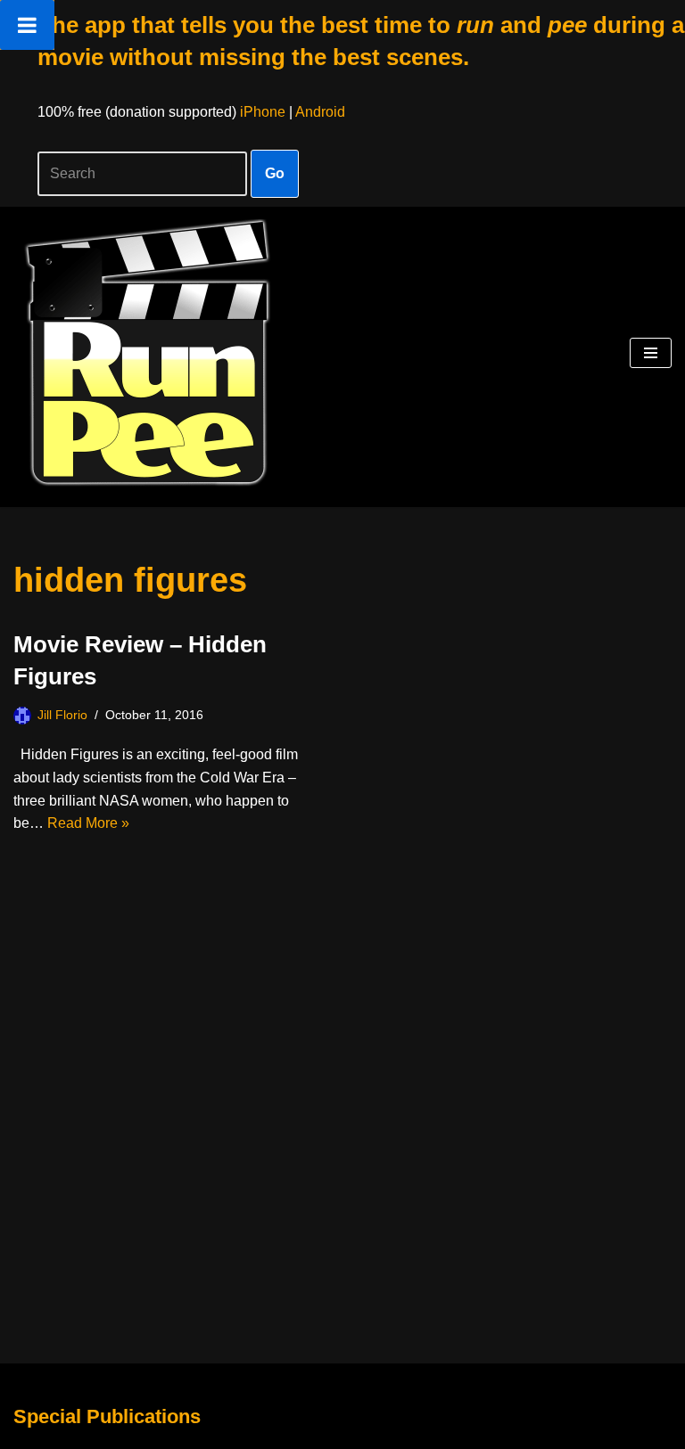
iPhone (262, 111)
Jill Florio (62, 715)
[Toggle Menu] (27, 25)
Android (320, 111)
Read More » (88, 823)
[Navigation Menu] (651, 353)
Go (275, 173)
